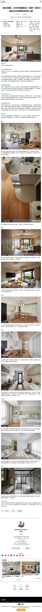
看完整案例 (27, 548)
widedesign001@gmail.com (22, 543)
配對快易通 (7, 601)
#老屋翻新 (19, 511)
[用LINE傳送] (5, 555)
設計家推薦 (3, 599)
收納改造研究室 (17, 601)
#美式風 (6, 511)
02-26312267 (25, 538)
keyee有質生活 (11, 601)
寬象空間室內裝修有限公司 (21, 530)
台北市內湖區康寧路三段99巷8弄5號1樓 (21, 536)
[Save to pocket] (8, 555)
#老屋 (13, 511)
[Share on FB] (2, 555)
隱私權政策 (28, 606)
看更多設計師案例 (15, 548)
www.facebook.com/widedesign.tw (22, 544)
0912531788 (19, 538)
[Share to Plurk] (17, 555)
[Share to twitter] (14, 555)
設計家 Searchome (3, 1)
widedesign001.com (23, 541)
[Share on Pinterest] (11, 555)
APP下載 (2, 601)
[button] (36, 560)
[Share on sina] (20, 555)
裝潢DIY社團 (23, 601)
